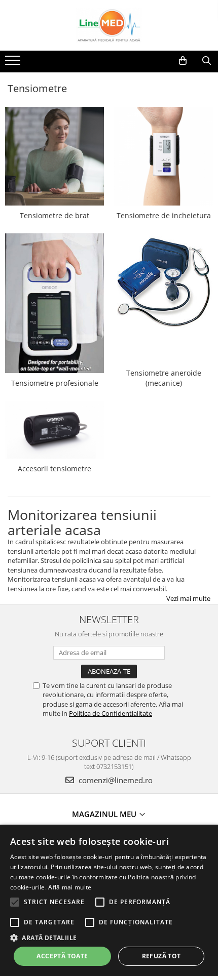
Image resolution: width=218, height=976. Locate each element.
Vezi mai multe (188, 598)
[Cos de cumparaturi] (183, 61)
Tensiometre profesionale (54, 383)
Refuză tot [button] (161, 956)
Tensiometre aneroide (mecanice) (163, 378)
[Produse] (14, 63)
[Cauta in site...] (206, 61)
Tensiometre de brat (54, 215)
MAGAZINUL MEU (105, 814)
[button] (109, 937)
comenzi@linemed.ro (115, 780)
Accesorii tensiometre (54, 468)
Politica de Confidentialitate (110, 713)
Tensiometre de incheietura (164, 215)
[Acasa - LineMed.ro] (109, 25)
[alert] (109, 900)
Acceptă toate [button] (62, 956)
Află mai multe (69, 887)
